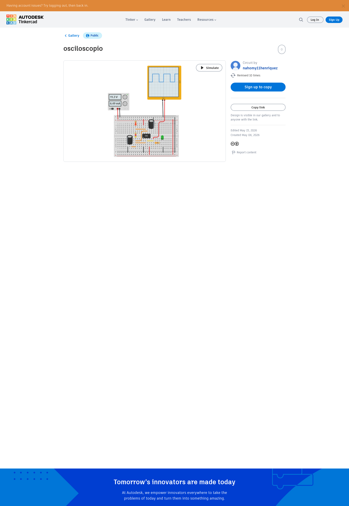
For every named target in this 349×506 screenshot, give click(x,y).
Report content (246, 152)
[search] (301, 20)
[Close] (343, 5)
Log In (315, 20)
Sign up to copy (258, 86)
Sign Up (334, 20)
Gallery (73, 35)
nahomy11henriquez (260, 68)
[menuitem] (131, 20)
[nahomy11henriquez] (235, 65)
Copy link (258, 107)
